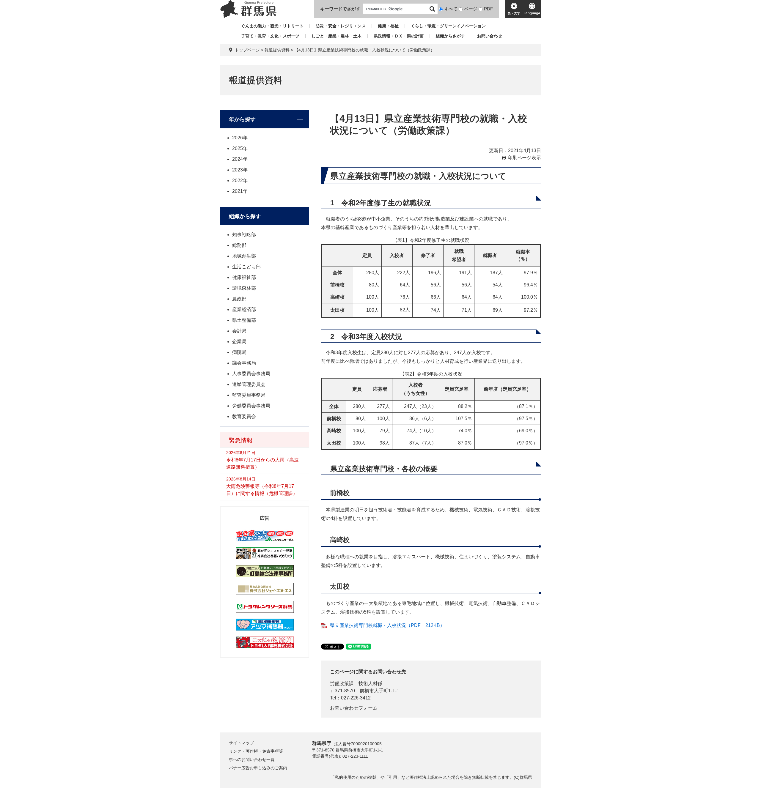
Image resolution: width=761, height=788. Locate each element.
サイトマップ (241, 742)
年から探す (242, 119)
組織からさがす (450, 36)
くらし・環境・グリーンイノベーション (448, 26)
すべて (450, 8)
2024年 (240, 159)
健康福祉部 (244, 277)
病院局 (239, 352)
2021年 (240, 191)
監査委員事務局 (248, 395)
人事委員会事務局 (251, 373)
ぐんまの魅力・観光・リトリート (272, 26)
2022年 (240, 180)
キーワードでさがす (340, 8)
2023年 (240, 169)
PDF (488, 8)
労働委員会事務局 (251, 405)
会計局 (239, 330)
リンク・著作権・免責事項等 (256, 751)
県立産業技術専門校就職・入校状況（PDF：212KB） (387, 625)
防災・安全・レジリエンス (341, 26)
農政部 (239, 298)
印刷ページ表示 (524, 157)
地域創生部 (244, 256)
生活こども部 (246, 266)
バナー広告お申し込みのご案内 (258, 767)
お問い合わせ (489, 36)
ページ (470, 8)
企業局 (239, 341)
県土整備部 (244, 320)
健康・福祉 (388, 26)
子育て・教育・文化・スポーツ (270, 36)
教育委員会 (244, 416)
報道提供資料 (277, 50)
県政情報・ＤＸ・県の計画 (399, 36)
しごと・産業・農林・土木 (336, 36)
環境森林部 (244, 288)
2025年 (240, 148)
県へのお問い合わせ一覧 (252, 759)
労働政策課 (342, 683)
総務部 (239, 245)
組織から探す (245, 216)
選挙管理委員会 (248, 384)
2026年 (240, 137)
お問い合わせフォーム (354, 707)
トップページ (247, 50)
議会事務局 (244, 362)
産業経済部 (244, 309)
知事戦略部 (244, 234)
